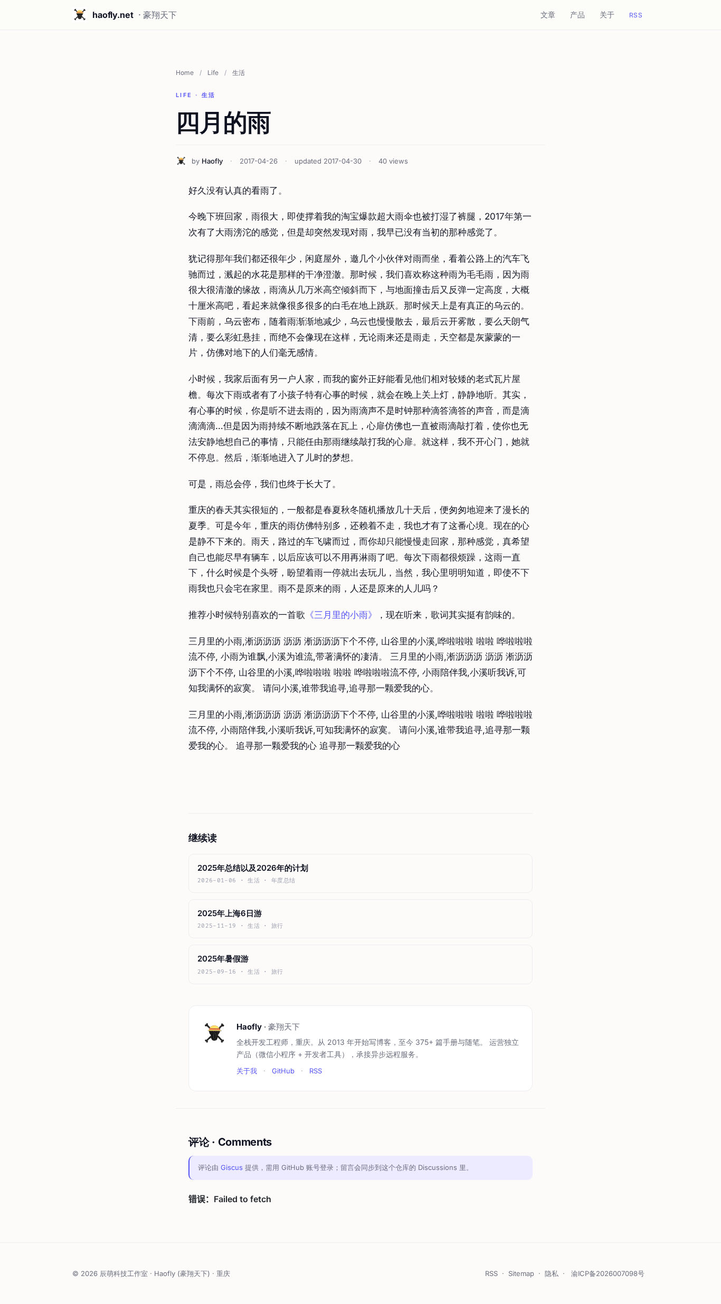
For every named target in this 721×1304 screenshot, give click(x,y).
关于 (607, 14)
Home (185, 73)
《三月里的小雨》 (341, 615)
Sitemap (521, 1273)
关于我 (246, 1071)
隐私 (551, 1273)
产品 (577, 14)
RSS (635, 15)
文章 (547, 14)
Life (213, 73)
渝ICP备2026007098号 (607, 1273)
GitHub (283, 1071)
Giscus (232, 1167)
